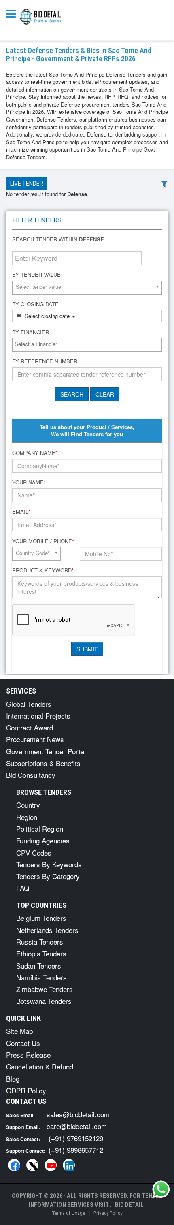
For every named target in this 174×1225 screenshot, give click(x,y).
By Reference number (44, 361)
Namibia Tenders (41, 977)
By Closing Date (35, 304)
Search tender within (58, 239)
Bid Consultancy (30, 775)
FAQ (22, 888)
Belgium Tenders (41, 918)
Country (28, 805)
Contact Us (23, 1043)
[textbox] (89, 344)
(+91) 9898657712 (76, 1150)
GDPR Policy (26, 1090)
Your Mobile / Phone (43, 541)
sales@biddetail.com (78, 1114)
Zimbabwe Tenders (44, 989)
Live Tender (26, 183)
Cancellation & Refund (39, 1066)
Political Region (39, 829)
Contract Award (29, 727)
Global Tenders (28, 704)
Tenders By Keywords (49, 864)
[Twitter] (32, 1165)
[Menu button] (13, 13)
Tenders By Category (48, 876)
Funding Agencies (43, 840)
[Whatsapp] (161, 1189)
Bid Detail (129, 1204)
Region (26, 817)
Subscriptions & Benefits (43, 763)
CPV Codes (33, 852)
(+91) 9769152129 (76, 1138)
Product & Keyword (43, 570)
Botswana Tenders (44, 1001)
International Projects (38, 716)
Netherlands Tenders (47, 930)
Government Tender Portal (46, 751)
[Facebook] (14, 1165)
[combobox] (87, 288)
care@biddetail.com (77, 1126)
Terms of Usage (68, 1213)
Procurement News (35, 739)
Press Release (28, 1055)
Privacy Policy (107, 1213)
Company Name (34, 453)
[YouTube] (51, 1165)
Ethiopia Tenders (41, 953)
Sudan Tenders (38, 965)
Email (21, 511)
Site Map (19, 1031)
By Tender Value (36, 274)
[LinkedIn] (69, 1165)
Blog (12, 1078)
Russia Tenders (39, 942)
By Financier (30, 332)
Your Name (29, 482)
